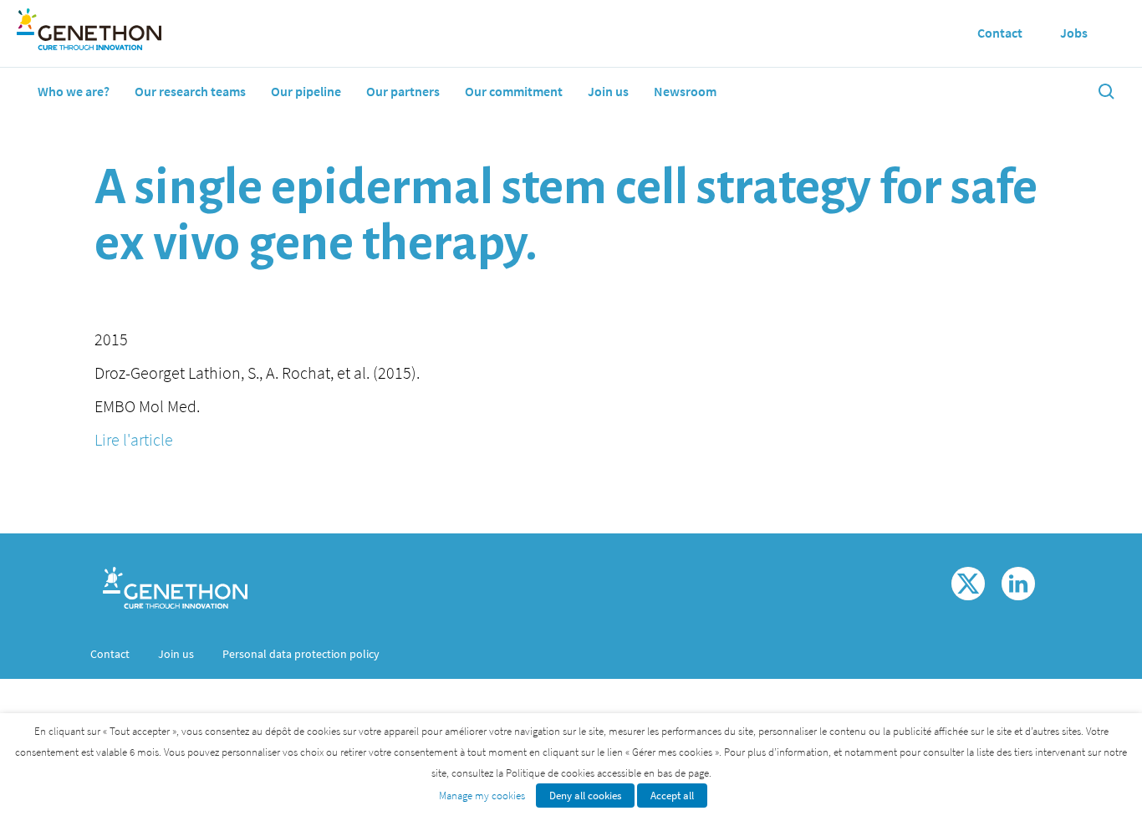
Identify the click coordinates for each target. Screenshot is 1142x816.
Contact (110, 653)
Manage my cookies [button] (482, 795)
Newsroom (685, 91)
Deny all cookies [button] (585, 795)
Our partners (403, 91)
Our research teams (190, 91)
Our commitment (514, 91)
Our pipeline (306, 91)
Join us (608, 91)
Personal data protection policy (301, 653)
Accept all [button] (672, 795)
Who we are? (74, 91)
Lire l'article (133, 439)
